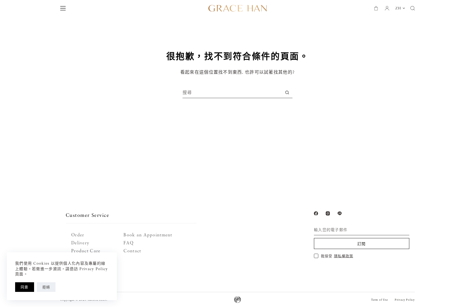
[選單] (63, 8)
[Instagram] (328, 213)
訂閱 (361, 243)
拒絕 (46, 287)
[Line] (340, 213)
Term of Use (379, 299)
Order (77, 234)
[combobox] (232, 92)
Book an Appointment (147, 234)
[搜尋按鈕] (287, 92)
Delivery (80, 242)
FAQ (128, 242)
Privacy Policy (405, 299)
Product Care (85, 250)
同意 (25, 287)
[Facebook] (316, 213)
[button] (400, 8)
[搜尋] (412, 8)
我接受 (337, 256)
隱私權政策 (343, 256)
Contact (132, 250)
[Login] (387, 8)
